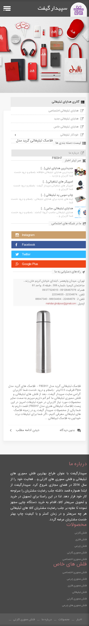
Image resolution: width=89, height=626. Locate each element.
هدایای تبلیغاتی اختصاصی (63, 111)
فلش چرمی (81, 546)
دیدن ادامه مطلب (27, 430)
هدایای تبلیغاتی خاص (66, 127)
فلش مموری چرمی (77, 579)
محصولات (64, 619)
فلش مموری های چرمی (74, 605)
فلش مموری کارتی (77, 552)
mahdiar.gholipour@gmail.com (61, 303)
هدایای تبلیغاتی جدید (66, 119)
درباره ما (74, 153)
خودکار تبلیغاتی (69, 135)
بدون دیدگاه (67, 430)
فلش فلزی (81, 539)
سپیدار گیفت (52, 8)
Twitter (26, 254)
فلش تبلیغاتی (79, 592)
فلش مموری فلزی (77, 585)
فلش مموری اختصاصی (75, 559)
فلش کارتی (81, 532)
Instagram (28, 235)
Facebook (28, 245)
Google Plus (30, 264)
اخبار (79, 619)
